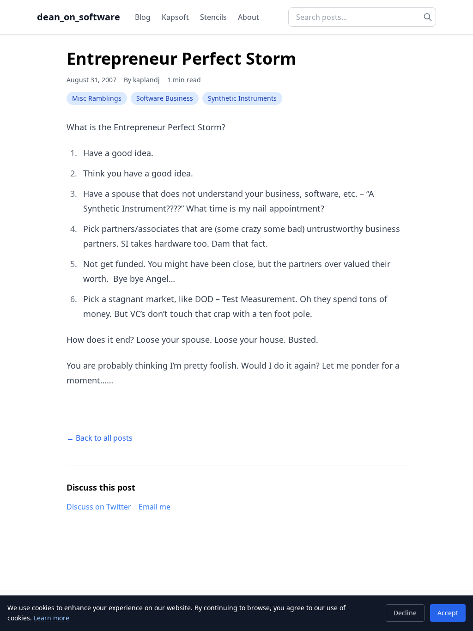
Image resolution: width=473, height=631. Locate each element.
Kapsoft (175, 17)
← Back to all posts (100, 438)
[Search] (427, 17)
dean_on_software (78, 17)
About (248, 17)
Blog (143, 17)
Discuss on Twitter (99, 507)
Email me (154, 507)
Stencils (213, 17)
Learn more (51, 617)
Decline (405, 612)
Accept (447, 612)
